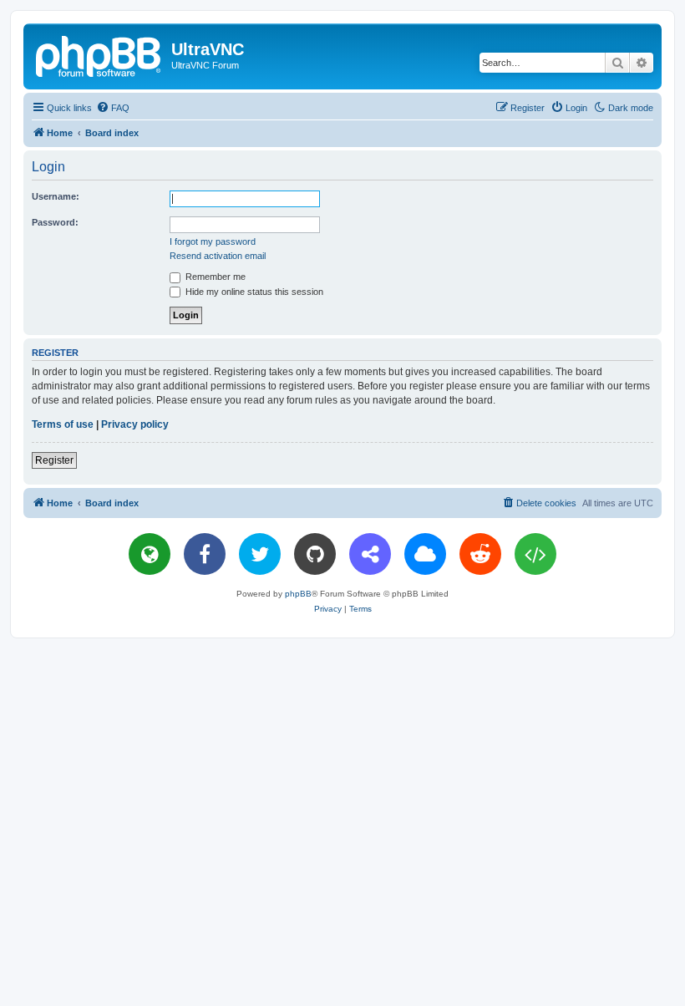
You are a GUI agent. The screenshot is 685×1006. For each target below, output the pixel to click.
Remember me (214, 277)
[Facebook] (205, 554)
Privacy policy (135, 424)
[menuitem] (112, 108)
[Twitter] (260, 554)
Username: (55, 196)
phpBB (298, 593)
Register (54, 460)
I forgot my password (213, 241)
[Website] (149, 554)
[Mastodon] (370, 554)
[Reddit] (480, 554)
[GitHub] (315, 554)
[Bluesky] (425, 554)
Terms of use (63, 424)
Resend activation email (218, 256)
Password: (55, 222)
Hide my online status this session (253, 292)
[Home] (99, 54)
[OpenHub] (535, 554)
